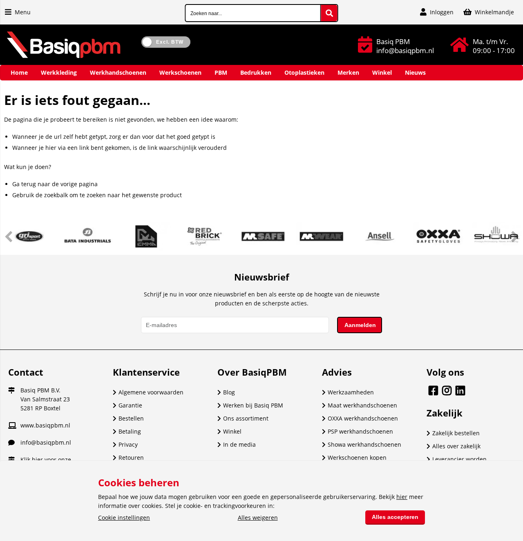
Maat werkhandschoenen (362, 405)
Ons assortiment (245, 418)
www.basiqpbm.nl (45, 425)
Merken (348, 72)
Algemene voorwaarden (150, 392)
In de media (239, 444)
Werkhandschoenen (118, 72)
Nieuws (415, 72)
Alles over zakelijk (456, 446)
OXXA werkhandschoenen (363, 418)
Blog (229, 392)
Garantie (130, 405)
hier (37, 459)
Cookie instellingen (124, 517)
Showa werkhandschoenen (364, 444)
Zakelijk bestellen (456, 433)
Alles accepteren (395, 517)
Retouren (131, 457)
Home (19, 72)
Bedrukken (255, 72)
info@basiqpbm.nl (45, 442)
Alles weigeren (258, 517)
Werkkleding (59, 72)
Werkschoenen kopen (357, 457)
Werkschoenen (180, 72)
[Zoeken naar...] (329, 13)
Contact (25, 372)
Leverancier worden (459, 459)
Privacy (128, 444)
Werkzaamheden (351, 392)
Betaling (129, 431)
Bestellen (131, 418)
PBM (221, 72)
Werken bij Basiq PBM (253, 405)
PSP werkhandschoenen (360, 431)
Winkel (382, 72)
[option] (29, 236)
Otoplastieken (304, 72)
